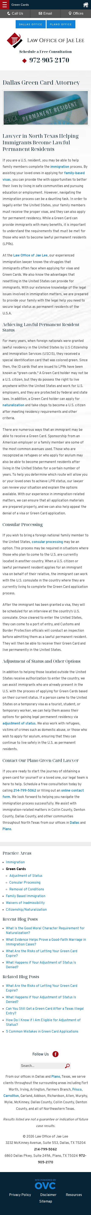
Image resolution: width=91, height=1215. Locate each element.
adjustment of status (19, 724)
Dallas (74, 823)
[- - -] (4, 4)
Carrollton (11, 1096)
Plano (7, 829)
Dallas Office (30, 24)
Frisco (77, 1090)
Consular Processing (24, 883)
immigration (59, 167)
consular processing (47, 542)
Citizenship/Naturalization (26, 910)
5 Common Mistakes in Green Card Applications (42, 1032)
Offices (78, 13)
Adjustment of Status (25, 876)
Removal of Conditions (26, 889)
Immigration (15, 862)
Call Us (17, 13)
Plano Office (61, 24)
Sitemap (45, 1202)
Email (47, 13)
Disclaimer (48, 1195)
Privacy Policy (20, 1195)
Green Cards (16, 869)
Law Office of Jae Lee (30, 255)
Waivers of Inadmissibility (25, 903)
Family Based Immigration (25, 896)
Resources (74, 1195)
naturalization (13, 405)
